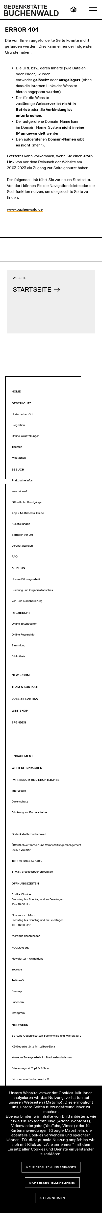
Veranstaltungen (22, 545)
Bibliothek (18, 656)
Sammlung (19, 645)
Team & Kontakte (25, 687)
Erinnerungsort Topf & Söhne (30, 1068)
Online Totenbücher (24, 623)
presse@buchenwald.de (37, 871)
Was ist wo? (19, 491)
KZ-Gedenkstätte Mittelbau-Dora (33, 1046)
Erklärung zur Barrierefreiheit (30, 812)
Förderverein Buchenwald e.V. (31, 1079)
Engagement (22, 756)
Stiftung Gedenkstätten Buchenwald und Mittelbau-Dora (49, 1035)
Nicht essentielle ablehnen (52, 1182)
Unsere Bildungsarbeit (26, 579)
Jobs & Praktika (25, 698)
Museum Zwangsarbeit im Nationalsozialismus (42, 1057)
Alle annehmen (52, 1198)
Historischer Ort (22, 414)
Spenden (19, 722)
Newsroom (21, 675)
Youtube (17, 969)
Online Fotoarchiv (23, 634)
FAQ (15, 556)
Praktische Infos (22, 480)
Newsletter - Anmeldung (28, 958)
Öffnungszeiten (25, 883)
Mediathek (19, 457)
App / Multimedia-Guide (28, 513)
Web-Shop (20, 710)
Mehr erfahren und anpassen (51, 1167)
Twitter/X (18, 980)
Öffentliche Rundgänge (27, 502)
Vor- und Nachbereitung (27, 601)
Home (16, 391)
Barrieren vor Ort (22, 534)
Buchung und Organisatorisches (32, 590)
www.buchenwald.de (25, 209)
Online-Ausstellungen (25, 436)
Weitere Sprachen (27, 768)
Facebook (18, 1002)
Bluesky (17, 991)
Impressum (19, 790)
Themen (17, 447)
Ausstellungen (21, 524)
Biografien (18, 425)
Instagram (18, 1013)
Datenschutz (20, 801)
